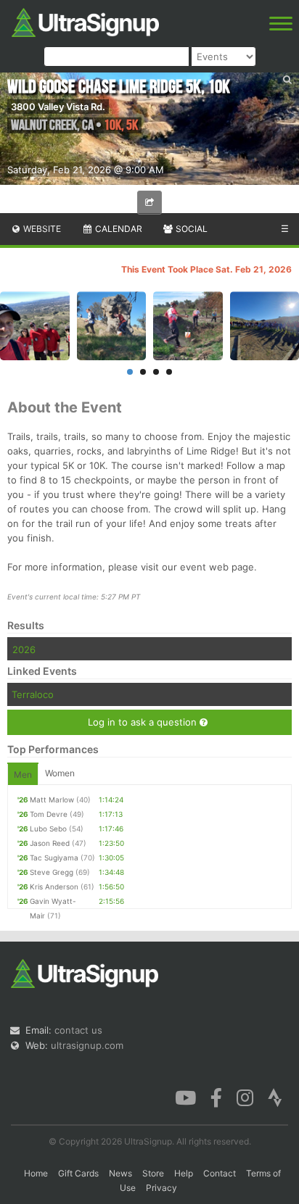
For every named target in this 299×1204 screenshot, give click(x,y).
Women (60, 773)
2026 (24, 649)
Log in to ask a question (144, 722)
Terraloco (33, 694)
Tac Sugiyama (54, 857)
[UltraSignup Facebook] (216, 1097)
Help (183, 1173)
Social (190, 228)
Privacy (161, 1187)
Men (23, 774)
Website (41, 228)
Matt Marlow (52, 799)
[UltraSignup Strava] (275, 1097)
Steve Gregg (51, 872)
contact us (78, 1030)
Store (153, 1173)
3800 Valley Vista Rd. (58, 106)
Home (36, 1173)
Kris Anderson (54, 886)
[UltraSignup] (85, 21)
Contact (219, 1173)
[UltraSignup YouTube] (185, 1097)
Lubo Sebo (48, 828)
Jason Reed (50, 843)
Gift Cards (78, 1173)
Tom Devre (48, 814)
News (120, 1173)
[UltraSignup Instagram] (245, 1097)
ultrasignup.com (87, 1045)
